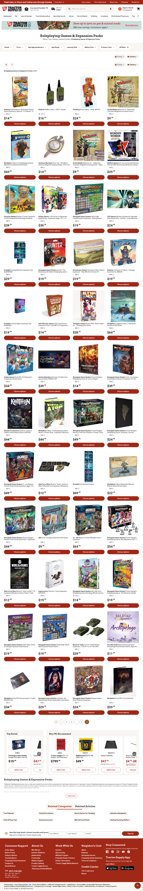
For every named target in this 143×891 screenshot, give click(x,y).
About (83, 850)
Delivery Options (11, 855)
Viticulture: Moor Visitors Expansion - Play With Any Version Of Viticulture (89, 271)
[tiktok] (128, 851)
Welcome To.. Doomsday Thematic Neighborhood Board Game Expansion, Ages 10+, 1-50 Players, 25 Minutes (121, 110)
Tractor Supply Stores (40, 866)
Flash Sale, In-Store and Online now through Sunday (28, 2)
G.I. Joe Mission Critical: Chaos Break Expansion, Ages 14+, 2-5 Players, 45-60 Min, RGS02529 (20, 485)
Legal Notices (71, 884)
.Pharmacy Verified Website (42, 869)
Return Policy (10, 853)
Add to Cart (18, 770)
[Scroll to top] (138, 886)
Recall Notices (10, 866)
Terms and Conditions (39, 884)
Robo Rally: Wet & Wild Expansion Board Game (53, 645)
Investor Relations (38, 853)
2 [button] (66, 722)
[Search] (69, 9)
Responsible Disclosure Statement (98, 884)
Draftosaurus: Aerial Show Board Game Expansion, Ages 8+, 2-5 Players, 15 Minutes (19, 110)
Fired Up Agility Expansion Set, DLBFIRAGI (18, 324)
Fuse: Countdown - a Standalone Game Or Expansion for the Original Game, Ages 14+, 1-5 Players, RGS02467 (123, 378)
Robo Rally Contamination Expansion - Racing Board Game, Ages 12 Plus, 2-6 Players (87, 217)
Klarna (83, 873)
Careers (58, 850)
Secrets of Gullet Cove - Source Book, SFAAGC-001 (53, 378)
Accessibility (81, 884)
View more (71, 796)
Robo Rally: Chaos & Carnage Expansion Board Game (19, 645)
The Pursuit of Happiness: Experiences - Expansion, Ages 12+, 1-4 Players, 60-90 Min (52, 217)
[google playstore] (127, 868)
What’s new (114, 2)
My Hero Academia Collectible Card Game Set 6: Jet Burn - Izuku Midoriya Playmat (122, 217)
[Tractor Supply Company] (12, 8)
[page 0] (56, 722)
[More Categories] (138, 16)
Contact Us (9, 863)
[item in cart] (138, 9)
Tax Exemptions (11, 858)
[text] (85, 39)
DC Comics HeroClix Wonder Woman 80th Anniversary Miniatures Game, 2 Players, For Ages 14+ (123, 164)
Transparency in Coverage (42, 886)
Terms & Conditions (88, 861)
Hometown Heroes (88, 855)
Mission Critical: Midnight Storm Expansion (87, 538)
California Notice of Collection (94, 886)
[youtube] (123, 851)
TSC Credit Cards (100, 2)
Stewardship (36, 855)
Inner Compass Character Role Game (53, 538)
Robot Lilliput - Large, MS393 (86, 109)
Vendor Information (62, 861)
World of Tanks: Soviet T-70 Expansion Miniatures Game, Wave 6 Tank (19, 592)
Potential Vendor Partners (65, 858)
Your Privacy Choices (21, 884)
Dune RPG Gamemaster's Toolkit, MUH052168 (19, 699)
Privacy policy (8, 884)
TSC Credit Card (87, 871)
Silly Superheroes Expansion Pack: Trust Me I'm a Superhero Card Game (53, 324)
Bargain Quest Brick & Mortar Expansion (87, 699)
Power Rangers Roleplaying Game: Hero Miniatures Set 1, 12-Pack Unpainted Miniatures (123, 538)
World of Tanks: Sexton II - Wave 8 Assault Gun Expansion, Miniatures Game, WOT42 (53, 485)
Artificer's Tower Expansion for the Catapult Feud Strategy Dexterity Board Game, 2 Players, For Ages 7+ (19, 217)
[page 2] (86, 722)
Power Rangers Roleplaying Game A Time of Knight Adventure (87, 378)
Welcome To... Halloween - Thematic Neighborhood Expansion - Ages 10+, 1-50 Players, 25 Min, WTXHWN (87, 164)
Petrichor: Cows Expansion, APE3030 (52, 592)
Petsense (124, 2)
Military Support (37, 861)
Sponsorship (60, 853)
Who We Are (36, 850)
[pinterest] (112, 851)
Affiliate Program (61, 855)
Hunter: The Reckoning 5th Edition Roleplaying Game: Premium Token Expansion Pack (52, 271)
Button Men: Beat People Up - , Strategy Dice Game (88, 324)
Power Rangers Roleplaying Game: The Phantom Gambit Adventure (122, 592)
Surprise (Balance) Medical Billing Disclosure (18, 886)
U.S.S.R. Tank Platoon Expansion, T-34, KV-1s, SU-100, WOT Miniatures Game (86, 645)
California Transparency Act (56, 884)
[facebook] (107, 851)
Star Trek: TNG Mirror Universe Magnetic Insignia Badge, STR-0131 (54, 164)
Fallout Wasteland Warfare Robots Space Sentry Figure (120, 485)
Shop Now (58, 2)
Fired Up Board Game (83, 484)
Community (36, 858)
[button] (63, 2)
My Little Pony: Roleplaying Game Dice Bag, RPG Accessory (88, 592)
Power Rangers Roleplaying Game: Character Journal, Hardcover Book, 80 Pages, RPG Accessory (122, 431)
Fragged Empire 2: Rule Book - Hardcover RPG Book (122, 324)
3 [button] (71, 722)
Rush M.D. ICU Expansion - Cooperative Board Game (18, 378)
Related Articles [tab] (85, 806)
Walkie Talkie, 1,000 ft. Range (51, 109)
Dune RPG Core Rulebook (120, 698)
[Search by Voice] (110, 9)
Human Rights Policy (59, 886)
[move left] (9, 754)
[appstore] (112, 868)
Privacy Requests (111, 886)
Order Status (9, 850)
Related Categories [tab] (60, 806)
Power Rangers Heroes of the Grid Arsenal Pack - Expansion (19, 538)
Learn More (110, 864)
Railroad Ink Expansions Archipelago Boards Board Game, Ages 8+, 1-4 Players (123, 645)
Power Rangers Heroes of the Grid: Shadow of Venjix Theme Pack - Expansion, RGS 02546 (88, 431)
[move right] (39, 754)
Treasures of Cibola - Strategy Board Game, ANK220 (121, 271)
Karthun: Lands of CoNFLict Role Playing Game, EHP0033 (18, 431)
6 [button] (81, 722)
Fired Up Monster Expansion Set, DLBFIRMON (18, 271)
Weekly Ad (135, 2)
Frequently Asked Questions (15, 861)
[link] (45, 39)
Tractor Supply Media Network (66, 863)
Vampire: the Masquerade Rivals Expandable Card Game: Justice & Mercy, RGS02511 (53, 699)
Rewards (84, 853)
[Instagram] (118, 851)
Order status (86, 2)
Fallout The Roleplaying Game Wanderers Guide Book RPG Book (18, 164)
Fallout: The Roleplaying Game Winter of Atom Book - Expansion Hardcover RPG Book (53, 431)
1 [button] (61, 722)
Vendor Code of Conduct (75, 886)
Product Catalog (38, 863)
